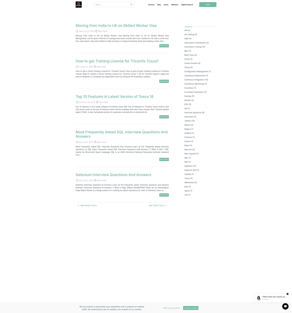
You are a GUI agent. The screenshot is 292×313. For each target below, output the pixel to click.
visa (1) (187, 195)
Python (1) (188, 141)
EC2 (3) (187, 104)
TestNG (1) (189, 174)
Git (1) (187, 108)
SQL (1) (187, 158)
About (166, 5)
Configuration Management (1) (197, 71)
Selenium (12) (190, 166)
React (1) (188, 145)
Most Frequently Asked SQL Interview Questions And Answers (122, 134)
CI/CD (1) (188, 59)
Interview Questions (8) (194, 112)
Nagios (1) (188, 129)
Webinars (174, 5)
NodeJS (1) (189, 133)
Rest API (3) (189, 149)
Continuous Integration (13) (196, 80)
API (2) (187, 30)
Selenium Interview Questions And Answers (113, 174)
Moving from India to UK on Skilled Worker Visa (116, 25)
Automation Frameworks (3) (196, 43)
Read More (164, 46)
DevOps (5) (189, 96)
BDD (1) (187, 51)
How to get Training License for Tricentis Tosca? (117, 61)
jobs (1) (187, 186)
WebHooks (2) (190, 182)
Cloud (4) (188, 67)
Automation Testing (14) (194, 47)
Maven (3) (188, 125)
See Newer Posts (87, 205)
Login (208, 4)
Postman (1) (189, 137)
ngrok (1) (188, 190)
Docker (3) (189, 100)
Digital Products (187, 5)
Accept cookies (191, 308)
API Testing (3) (190, 34)
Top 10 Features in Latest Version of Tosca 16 (115, 96)
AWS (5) (188, 38)
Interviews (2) (190, 117)
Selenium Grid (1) (191, 170)
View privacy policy (171, 308)
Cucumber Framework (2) (195, 92)
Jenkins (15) (189, 121)
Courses (151, 5)
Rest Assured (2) (191, 154)
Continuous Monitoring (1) (195, 84)
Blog (159, 5)
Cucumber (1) (190, 88)
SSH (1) (187, 162)
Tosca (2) (188, 178)
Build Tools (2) (190, 55)
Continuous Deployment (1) (196, 75)
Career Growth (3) (192, 63)
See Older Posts (158, 205)
